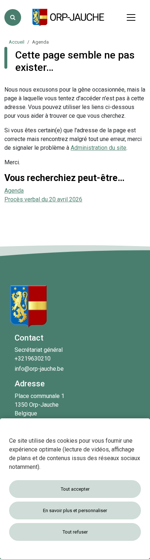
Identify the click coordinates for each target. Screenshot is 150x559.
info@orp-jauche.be (39, 368)
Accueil (16, 42)
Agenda (14, 190)
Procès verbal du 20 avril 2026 (43, 199)
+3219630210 (33, 358)
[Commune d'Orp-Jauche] (68, 17)
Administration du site (98, 147)
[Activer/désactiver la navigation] (131, 17)
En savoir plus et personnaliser (75, 510)
